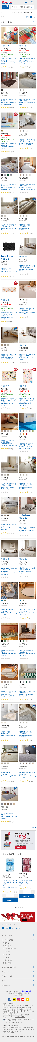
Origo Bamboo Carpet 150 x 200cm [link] (8, 147)
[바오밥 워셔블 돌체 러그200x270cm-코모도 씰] (27, 763)
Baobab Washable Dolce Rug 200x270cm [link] (27, 776)
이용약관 (15, 991)
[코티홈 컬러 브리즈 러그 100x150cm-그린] (23, 600)
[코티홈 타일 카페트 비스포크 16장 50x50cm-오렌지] (23, 434)
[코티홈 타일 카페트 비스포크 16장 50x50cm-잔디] (33, 431)
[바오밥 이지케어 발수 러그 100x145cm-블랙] (20, 682)
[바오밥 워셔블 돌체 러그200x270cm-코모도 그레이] (20, 763)
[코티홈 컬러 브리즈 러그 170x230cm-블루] (2, 600)
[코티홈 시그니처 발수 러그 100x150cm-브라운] (2, 431)
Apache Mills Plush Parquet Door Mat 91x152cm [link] (8, 103)
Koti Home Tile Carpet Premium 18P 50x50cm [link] (7, 358)
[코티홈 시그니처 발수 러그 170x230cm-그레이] (27, 175)
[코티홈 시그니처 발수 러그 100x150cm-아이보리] (11, 431)
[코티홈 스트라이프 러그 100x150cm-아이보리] (27, 641)
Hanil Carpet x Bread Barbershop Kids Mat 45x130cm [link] (7, 317)
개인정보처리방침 (25, 991)
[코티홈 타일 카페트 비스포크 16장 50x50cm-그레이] (30, 431)
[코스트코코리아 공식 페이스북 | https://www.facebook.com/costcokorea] (10, 1000)
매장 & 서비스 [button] (7, 972)
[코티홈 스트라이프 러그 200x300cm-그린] (23, 300)
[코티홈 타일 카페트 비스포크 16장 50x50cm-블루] (20, 431)
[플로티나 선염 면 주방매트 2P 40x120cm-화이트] (27, 131)
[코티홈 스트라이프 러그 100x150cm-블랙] (20, 641)
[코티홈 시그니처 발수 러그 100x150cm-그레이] (8, 431)
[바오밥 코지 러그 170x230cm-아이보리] (8, 763)
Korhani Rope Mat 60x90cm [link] (9, 271)
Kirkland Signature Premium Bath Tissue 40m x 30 (10, 887)
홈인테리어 (21, 12)
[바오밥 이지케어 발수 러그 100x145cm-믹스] (30, 682)
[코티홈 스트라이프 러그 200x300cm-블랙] (20, 300)
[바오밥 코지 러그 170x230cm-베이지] (2, 763)
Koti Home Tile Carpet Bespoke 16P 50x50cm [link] (25, 447)
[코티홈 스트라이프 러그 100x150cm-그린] (23, 641)
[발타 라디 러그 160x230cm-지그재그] (5, 723)
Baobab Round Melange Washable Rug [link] (8, 488)
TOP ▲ (33, 827)
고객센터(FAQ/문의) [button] (9, 967)
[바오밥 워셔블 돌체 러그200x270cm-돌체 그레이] (30, 763)
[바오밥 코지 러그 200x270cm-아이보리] (27, 216)
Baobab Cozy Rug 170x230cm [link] (9, 776)
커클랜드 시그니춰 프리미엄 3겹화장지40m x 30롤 (10, 882)
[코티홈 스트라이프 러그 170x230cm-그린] (5, 641)
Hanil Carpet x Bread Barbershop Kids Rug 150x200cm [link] (7, 403)
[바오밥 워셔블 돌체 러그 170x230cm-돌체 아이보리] (14, 804)
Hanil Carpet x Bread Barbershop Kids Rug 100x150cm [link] (25, 403)
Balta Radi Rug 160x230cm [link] (8, 735)
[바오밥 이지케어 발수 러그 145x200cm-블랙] (2, 175)
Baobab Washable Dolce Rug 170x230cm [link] (9, 817)
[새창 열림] (4, 1020)
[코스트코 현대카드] (18, 849)
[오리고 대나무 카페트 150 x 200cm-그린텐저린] (2, 131)
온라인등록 (6, 951)
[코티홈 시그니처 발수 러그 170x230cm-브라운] (20, 175)
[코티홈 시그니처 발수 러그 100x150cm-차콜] (5, 431)
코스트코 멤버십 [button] (7, 940)
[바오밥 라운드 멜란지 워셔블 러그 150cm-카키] (8, 475)
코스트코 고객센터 (9, 924)
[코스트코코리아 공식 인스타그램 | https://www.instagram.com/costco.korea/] (18, 1000)
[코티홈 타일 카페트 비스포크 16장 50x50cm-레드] (27, 434)
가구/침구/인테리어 (10, 12)
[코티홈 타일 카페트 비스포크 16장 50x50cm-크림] (27, 431)
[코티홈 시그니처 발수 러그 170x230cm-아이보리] (30, 175)
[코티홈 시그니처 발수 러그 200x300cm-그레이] (8, 682)
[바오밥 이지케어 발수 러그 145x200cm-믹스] (11, 175)
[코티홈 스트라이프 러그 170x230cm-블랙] (2, 641)
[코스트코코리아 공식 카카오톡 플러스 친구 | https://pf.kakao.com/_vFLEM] (14, 1000)
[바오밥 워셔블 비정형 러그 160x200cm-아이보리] (23, 90)
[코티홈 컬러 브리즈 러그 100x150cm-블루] (20, 600)
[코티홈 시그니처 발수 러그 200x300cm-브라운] (2, 682)
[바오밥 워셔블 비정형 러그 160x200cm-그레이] (20, 90)
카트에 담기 (10, 900)
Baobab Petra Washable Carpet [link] (26, 270)
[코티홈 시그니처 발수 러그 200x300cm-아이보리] (11, 682)
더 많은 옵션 (5, 46)
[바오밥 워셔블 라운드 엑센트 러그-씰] (8, 515)
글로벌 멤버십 (7, 963)
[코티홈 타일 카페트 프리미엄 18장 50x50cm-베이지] (2, 345)
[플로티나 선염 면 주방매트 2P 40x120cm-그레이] (23, 131)
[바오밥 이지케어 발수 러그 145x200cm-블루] (5, 175)
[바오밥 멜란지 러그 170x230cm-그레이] (20, 475)
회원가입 (6, 943)
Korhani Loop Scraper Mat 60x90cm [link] (26, 531)
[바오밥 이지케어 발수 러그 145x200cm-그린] (8, 175)
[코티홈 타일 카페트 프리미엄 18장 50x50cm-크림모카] (5, 345)
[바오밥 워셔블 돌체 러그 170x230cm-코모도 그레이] (2, 804)
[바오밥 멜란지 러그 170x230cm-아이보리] (23, 475)
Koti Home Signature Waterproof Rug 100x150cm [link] (9, 444)
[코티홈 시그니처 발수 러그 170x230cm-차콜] (23, 175)
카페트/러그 (28, 12)
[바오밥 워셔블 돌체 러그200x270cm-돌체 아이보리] (33, 763)
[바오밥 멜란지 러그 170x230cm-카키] (27, 475)
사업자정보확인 (20, 1017)
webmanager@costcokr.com (12, 1015)
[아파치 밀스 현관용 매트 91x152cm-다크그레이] (2, 90)
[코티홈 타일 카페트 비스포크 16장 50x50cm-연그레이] (20, 434)
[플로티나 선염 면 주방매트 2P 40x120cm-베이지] (20, 131)
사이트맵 (8, 991)
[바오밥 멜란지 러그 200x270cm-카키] (27, 723)
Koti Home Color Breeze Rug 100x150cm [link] (27, 613)
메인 (2, 12)
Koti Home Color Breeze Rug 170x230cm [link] (9, 613)
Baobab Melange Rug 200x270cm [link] (25, 736)
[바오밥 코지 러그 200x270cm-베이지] (20, 216)
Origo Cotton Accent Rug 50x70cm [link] (26, 62)
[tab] (18, 935)
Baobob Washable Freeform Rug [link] (27, 103)
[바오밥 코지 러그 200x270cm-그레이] (23, 216)
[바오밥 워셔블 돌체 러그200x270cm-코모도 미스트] (23, 763)
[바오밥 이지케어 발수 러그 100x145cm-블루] (23, 682)
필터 (27, 17)
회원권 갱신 (7, 946)
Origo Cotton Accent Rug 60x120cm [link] (8, 62)
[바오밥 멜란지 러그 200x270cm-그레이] (20, 723)
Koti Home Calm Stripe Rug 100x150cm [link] (27, 654)
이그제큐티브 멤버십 (9, 948)
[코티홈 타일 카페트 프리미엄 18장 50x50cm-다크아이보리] (8, 345)
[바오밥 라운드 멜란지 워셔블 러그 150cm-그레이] (2, 475)
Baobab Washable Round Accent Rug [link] (8, 528)
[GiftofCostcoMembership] (18, 921)
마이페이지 (6, 954)
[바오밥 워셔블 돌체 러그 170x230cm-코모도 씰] (8, 804)
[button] (32, 7)
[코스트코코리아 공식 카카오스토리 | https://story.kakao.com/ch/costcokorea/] (27, 1000)
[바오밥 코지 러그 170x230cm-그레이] (5, 763)
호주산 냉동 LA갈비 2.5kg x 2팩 (25, 881)
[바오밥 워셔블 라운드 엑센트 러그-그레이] (2, 515)
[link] (9, 43)
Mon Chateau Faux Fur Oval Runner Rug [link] (8, 573)
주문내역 (6, 957)
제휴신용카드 (7, 960)
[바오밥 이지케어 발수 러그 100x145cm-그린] (27, 682)
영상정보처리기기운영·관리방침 (18, 993)
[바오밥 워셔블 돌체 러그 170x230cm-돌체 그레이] (11, 804)
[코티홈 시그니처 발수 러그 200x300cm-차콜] (5, 682)
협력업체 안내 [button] (7, 976)
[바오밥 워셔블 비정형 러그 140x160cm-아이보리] (5, 216)
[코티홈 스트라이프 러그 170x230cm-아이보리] (8, 641)
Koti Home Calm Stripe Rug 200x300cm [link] (27, 312)
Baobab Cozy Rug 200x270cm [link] (24, 229)
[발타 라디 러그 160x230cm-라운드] (2, 723)
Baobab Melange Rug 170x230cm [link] (25, 488)
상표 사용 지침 (18, 995)
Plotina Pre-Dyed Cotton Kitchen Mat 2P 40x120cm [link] (26, 144)
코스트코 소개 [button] (7, 935)
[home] (7, 2)
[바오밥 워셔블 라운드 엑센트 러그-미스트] (5, 515)
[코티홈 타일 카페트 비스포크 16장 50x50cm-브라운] (23, 431)
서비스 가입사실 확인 (9, 1033)
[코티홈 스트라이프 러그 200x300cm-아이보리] (27, 300)
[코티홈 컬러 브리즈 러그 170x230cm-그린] (5, 600)
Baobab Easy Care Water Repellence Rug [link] (8, 188)
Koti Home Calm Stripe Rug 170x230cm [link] (8, 654)
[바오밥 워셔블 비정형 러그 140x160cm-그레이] (2, 216)
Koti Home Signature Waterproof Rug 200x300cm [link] (9, 695)
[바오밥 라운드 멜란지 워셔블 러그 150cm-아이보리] (5, 475)
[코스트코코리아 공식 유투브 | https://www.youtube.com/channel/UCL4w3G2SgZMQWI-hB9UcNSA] (23, 1000)
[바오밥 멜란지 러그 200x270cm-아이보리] (23, 723)
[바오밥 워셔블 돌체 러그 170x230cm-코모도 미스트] (5, 804)
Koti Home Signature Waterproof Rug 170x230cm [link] (27, 188)
